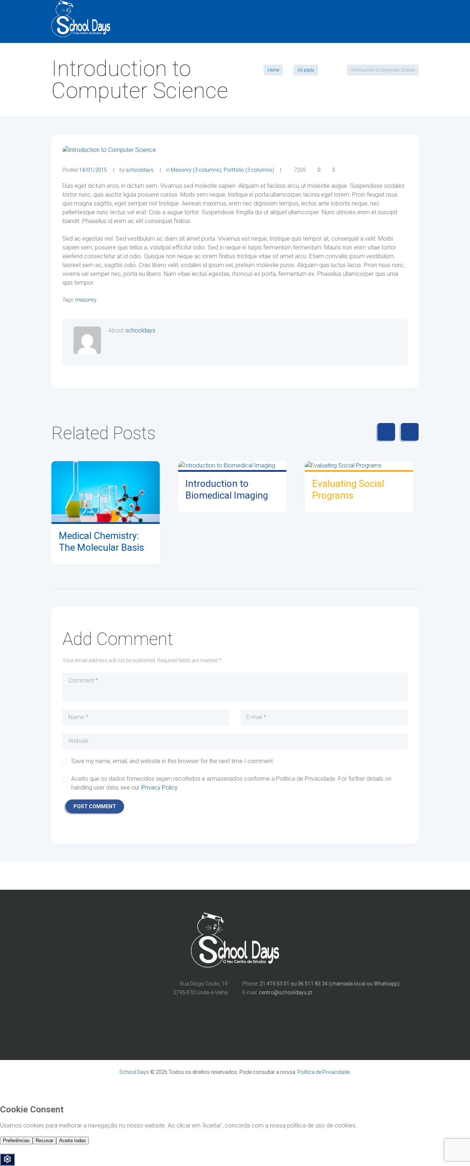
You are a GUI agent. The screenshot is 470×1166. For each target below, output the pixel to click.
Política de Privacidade (323, 1072)
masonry (86, 300)
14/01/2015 (93, 170)
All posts (305, 70)
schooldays (139, 170)
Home (273, 70)
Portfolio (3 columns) (249, 170)
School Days (134, 1072)
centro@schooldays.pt (285, 992)
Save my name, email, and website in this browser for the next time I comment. (172, 761)
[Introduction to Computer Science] (109, 150)
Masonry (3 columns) (196, 170)
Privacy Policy (159, 787)
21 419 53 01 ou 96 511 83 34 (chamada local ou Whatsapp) (330, 984)
